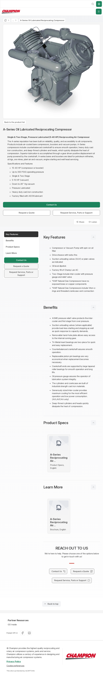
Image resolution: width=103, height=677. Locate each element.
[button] (71, 237)
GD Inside (12, 624)
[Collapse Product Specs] (93, 422)
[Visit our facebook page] (22, 633)
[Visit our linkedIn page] (29, 633)
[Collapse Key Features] (93, 237)
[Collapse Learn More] (93, 487)
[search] (93, 4)
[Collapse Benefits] (93, 307)
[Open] (99, 11)
